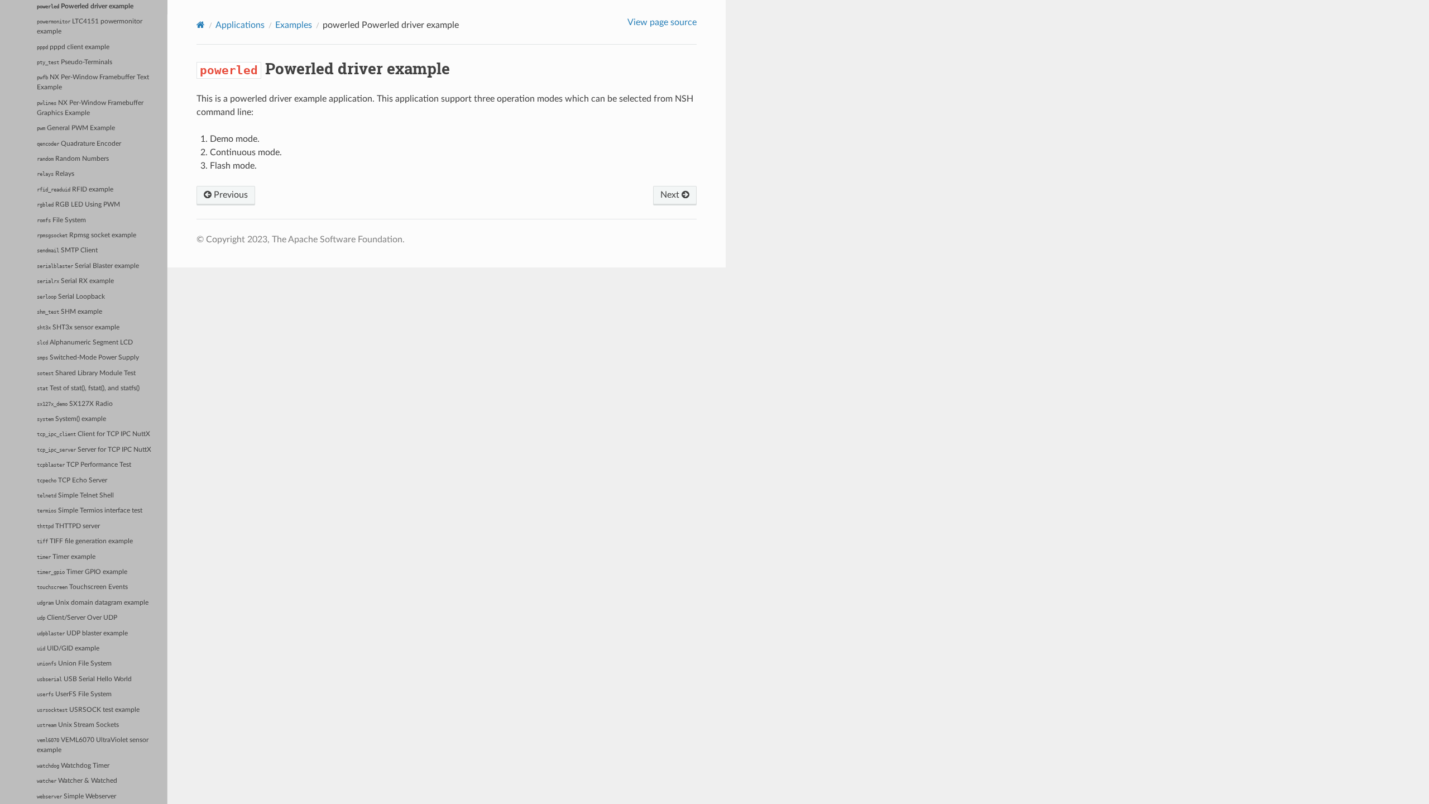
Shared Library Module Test (86, 373)
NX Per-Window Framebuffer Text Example (93, 82)
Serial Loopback (71, 297)
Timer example (66, 557)
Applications (240, 25)
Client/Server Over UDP (77, 618)
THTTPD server (68, 526)
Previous (230, 194)
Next (671, 194)
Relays (55, 174)
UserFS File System (74, 694)
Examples (293, 25)
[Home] (200, 25)
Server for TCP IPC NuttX (94, 450)
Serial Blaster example (88, 266)
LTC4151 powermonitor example (89, 26)
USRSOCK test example (88, 710)
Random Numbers (73, 159)
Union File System (74, 664)
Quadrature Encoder (79, 144)
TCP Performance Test (84, 465)
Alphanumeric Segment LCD (85, 342)
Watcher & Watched (77, 781)
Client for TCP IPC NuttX (93, 434)
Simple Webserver (76, 796)
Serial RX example (75, 281)
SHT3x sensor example (78, 327)
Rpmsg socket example (86, 235)
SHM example (69, 312)
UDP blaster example (82, 633)
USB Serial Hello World (84, 679)
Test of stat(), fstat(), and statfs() (88, 388)
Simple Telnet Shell (75, 495)
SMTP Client (67, 250)
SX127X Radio (75, 404)
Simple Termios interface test (89, 511)
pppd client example (73, 47)
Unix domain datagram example (92, 603)
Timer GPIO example (82, 572)
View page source (662, 22)
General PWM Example (76, 128)
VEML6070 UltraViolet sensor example (92, 745)
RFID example (75, 189)
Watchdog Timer (73, 766)
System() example (71, 419)
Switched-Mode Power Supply (88, 358)
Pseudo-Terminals (74, 62)
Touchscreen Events (82, 587)
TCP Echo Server (72, 480)
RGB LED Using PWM (78, 205)
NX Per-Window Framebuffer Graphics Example (90, 108)
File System (61, 220)
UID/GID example (68, 648)
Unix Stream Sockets (78, 725)
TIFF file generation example (85, 541)
